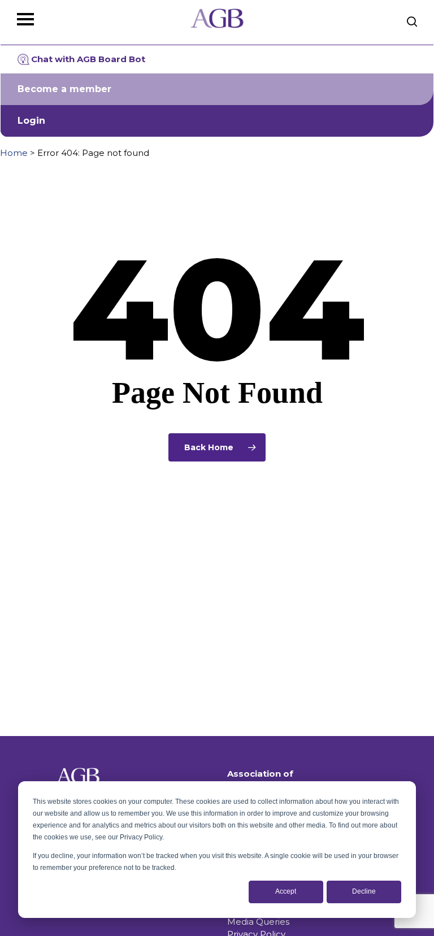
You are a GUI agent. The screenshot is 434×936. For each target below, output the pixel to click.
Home (14, 152)
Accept (285, 891)
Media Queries (258, 921)
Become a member (64, 89)
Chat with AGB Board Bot (88, 59)
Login (31, 120)
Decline (364, 891)
